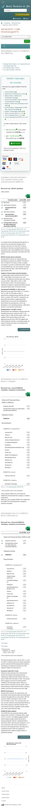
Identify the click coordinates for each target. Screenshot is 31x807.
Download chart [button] (24, 329)
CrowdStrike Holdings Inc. (11, 442)
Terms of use (5, 791)
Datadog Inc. (8, 445)
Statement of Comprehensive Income (15, 94)
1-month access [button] (14, 136)
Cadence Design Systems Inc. (12, 440)
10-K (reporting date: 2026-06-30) (14, 229)
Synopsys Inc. (8, 465)
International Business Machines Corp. (14, 447)
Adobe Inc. (7, 435)
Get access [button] (16, 143)
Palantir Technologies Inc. (11, 455)
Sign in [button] (27, 18)
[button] (1, 203)
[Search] (28, 10)
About (3, 788)
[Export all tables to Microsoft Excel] (28, 57)
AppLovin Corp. (8, 437)
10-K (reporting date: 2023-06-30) (13, 233)
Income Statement (10, 92)
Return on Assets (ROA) (14, 113)
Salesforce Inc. (8, 460)
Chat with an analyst (22, 14)
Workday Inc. (8, 467)
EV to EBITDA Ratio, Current (11, 68)
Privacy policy (5, 794)
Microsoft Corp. (16, 23)
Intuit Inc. (7, 450)
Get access (17, 18)
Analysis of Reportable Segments (14, 111)
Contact (4, 801)
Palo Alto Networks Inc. (10, 457)
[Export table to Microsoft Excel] (28, 196)
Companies (7, 23)
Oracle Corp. (8, 452)
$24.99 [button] (27, 41)
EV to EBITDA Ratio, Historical (11, 70)
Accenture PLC (8, 432)
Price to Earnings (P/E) (14, 115)
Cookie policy (5, 797)
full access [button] (12, 130)
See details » (5, 643)
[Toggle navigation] (3, 2)
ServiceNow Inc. (9, 462)
